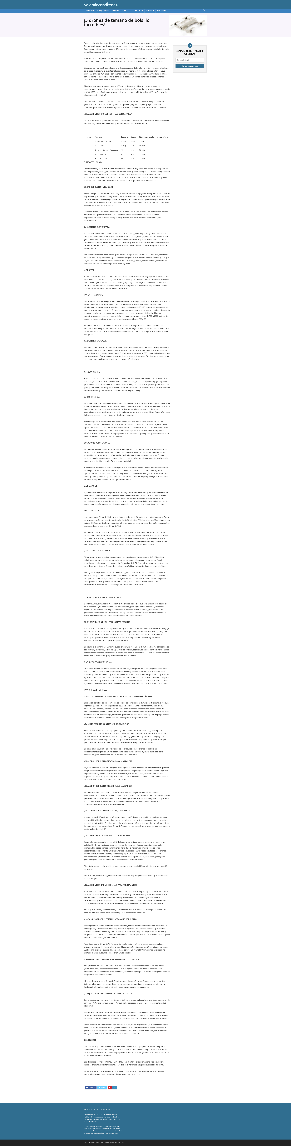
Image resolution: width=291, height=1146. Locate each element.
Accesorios (90, 10)
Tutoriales (161, 10)
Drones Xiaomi (137, 10)
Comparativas (103, 10)
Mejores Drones (119, 10)
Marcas (149, 10)
